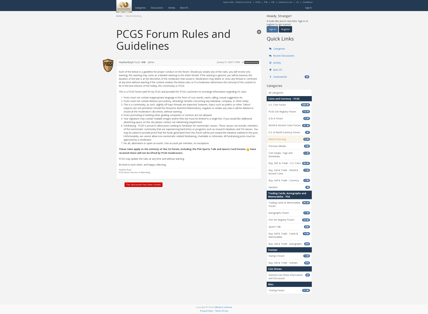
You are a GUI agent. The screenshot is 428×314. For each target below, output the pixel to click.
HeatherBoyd (126, 62)
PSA (266, 2)
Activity (171, 7)
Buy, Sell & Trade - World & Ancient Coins (289, 172)
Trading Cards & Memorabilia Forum (289, 204)
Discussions (157, 7)
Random (289, 187)
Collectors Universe (222, 307)
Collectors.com (285, 2)
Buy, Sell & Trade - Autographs (289, 243)
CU (297, 2)
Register (285, 29)
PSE (273, 2)
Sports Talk (289, 226)
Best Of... (184, 7)
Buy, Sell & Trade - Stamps (289, 262)
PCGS (257, 2)
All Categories (276, 92)
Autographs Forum (289, 212)
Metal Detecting (251, 62)
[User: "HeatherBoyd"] (108, 65)
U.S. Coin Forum (289, 104)
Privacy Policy (206, 310)
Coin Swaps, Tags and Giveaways (289, 154)
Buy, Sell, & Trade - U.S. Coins (289, 163)
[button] (259, 31)
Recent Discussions (283, 55)
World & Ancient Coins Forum (289, 125)
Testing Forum (289, 290)
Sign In (308, 7)
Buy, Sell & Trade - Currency (289, 180)
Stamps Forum (289, 255)
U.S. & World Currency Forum (289, 132)
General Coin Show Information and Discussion (289, 276)
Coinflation (308, 2)
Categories (140, 7)
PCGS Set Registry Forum (289, 111)
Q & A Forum (289, 118)
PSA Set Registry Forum (289, 219)
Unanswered (290, 76)
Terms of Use (221, 310)
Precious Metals (289, 146)
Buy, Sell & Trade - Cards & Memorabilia (289, 235)
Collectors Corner (243, 2)
